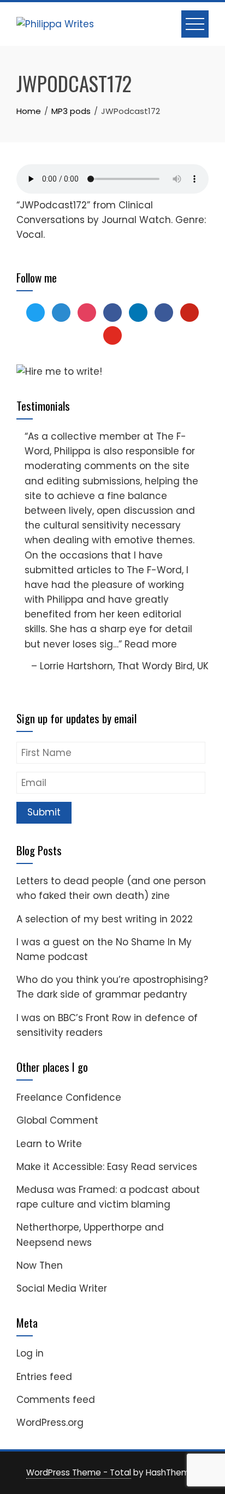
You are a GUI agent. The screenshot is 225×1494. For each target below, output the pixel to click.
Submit (44, 812)
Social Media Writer (61, 1288)
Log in (30, 1353)
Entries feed (44, 1376)
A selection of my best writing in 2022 (104, 919)
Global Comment (57, 1120)
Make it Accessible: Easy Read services (106, 1166)
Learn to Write (49, 1143)
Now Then (39, 1265)
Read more (151, 644)
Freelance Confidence (68, 1097)
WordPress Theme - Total (78, 1472)
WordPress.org (50, 1422)
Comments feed (55, 1399)
